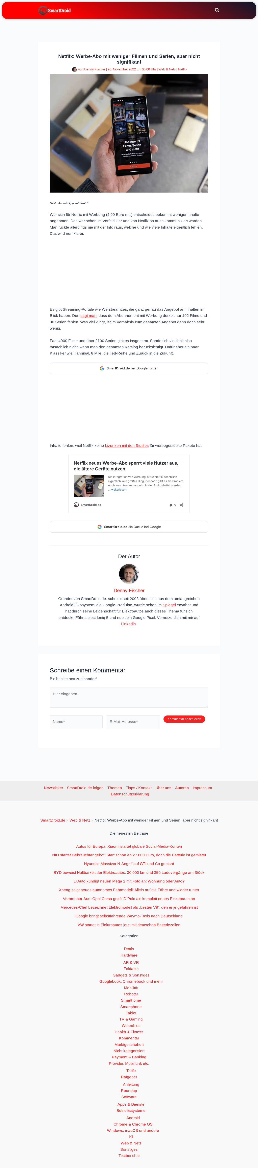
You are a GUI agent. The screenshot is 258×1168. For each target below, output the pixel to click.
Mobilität (131, 988)
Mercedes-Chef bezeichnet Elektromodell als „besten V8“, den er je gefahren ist (129, 907)
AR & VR (131, 962)
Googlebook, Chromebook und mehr (131, 981)
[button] (217, 11)
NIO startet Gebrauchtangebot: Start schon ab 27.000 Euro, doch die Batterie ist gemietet (129, 855)
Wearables (131, 1026)
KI (131, 1137)
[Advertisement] (129, 271)
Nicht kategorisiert (129, 1051)
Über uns (163, 788)
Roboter (131, 994)
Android (133, 1118)
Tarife (131, 1071)
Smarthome (131, 1000)
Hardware (129, 955)
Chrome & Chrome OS (133, 1124)
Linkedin (128, 624)
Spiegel (169, 605)
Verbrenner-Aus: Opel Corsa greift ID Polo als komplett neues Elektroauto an (129, 899)
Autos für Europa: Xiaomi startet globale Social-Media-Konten (129, 846)
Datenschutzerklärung (130, 794)
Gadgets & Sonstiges (131, 975)
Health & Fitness (129, 1032)
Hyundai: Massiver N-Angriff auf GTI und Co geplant (129, 864)
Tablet (131, 1013)
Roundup (129, 1091)
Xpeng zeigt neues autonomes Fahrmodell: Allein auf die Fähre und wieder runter (129, 890)
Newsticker (53, 788)
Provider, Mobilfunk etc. (129, 1063)
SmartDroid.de (52, 820)
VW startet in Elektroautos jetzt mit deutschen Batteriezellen (129, 925)
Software (129, 1097)
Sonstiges (129, 1149)
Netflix (182, 69)
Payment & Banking (129, 1057)
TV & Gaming (131, 1019)
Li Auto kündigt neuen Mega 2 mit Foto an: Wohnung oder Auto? (129, 881)
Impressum (202, 788)
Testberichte (129, 1156)
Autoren (182, 788)
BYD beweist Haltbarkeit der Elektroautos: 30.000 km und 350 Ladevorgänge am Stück (129, 872)
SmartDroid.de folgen (85, 788)
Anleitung (131, 1084)
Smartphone (131, 1007)
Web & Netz (167, 69)
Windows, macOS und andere (133, 1130)
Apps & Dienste (131, 1104)
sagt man (88, 315)
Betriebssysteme (131, 1110)
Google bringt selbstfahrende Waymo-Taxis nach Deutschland (129, 916)
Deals (129, 949)
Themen (114, 788)
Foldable (131, 969)
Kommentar (129, 1038)
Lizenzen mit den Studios (127, 445)
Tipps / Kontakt (139, 788)
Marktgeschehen (129, 1044)
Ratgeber (129, 1077)
